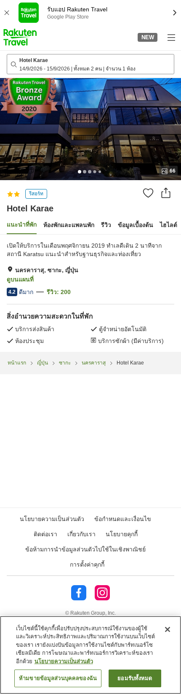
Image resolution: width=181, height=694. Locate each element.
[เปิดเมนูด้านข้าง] (171, 37)
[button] (20, 37)
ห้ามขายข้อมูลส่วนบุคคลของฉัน (58, 678)
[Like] (148, 193)
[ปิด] (167, 629)
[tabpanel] (90, 293)
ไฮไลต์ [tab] (168, 224)
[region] (90, 655)
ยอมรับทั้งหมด (134, 678)
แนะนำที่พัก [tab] (22, 224)
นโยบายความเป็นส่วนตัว (64, 661)
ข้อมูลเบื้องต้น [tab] (135, 224)
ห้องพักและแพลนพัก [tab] (68, 224)
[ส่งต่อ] (165, 192)
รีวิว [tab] (106, 224)
